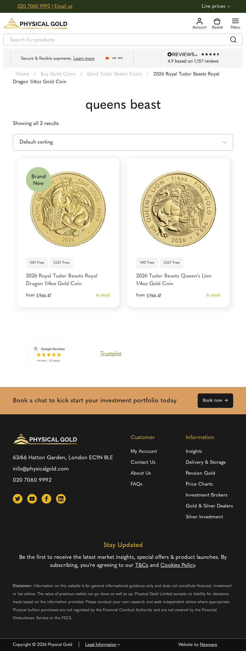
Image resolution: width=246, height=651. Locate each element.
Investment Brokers (206, 495)
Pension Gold (200, 473)
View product (68, 243)
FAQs (136, 484)
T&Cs (141, 565)
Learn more (76, 59)
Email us (63, 6)
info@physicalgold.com (41, 469)
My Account (144, 451)
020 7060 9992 (34, 6)
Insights (194, 451)
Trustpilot (110, 353)
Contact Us (143, 462)
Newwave (208, 645)
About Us (141, 473)
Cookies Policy (177, 565)
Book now (212, 400)
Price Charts (199, 484)
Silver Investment (204, 517)
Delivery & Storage (206, 462)
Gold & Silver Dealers (209, 506)
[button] (17, 499)
